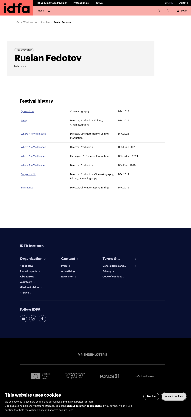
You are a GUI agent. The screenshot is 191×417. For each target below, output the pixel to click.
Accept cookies (174, 396)
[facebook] (42, 318)
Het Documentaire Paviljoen (51, 3)
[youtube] (23, 318)
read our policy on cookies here (83, 406)
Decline (151, 396)
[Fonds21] (109, 376)
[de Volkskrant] (144, 376)
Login (184, 11)
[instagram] (32, 318)
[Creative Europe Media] (40, 376)
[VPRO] (75, 376)
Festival (99, 3)
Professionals (81, 3)
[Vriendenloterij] (92, 354)
